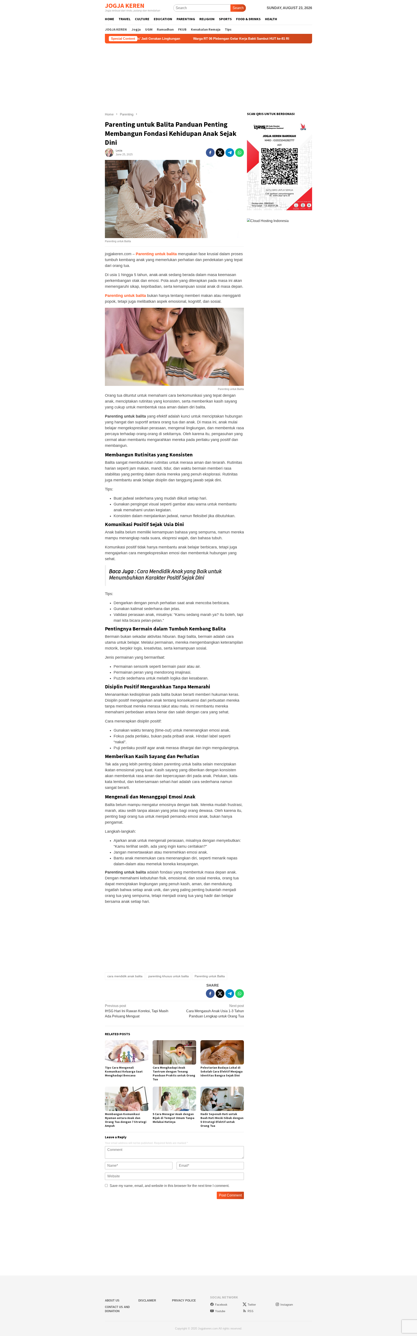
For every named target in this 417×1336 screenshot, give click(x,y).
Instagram (286, 1304)
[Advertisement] (208, 77)
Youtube (220, 1311)
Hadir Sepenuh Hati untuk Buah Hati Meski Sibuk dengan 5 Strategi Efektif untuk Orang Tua (221, 1120)
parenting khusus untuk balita (168, 976)
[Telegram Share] (229, 152)
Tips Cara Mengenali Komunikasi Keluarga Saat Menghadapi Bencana (124, 1071)
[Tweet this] (220, 152)
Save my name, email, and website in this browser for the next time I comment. (169, 1186)
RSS (250, 1311)
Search (238, 8)
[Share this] (210, 152)
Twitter (252, 1304)
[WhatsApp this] (239, 152)
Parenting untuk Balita (210, 976)
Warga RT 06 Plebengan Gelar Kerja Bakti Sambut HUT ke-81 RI (194, 38)
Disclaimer (147, 1300)
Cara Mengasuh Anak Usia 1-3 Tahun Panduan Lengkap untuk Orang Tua (215, 1011)
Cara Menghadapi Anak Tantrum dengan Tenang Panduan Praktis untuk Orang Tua (174, 1073)
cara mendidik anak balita (124, 976)
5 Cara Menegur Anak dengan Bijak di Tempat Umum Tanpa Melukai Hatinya (173, 1118)
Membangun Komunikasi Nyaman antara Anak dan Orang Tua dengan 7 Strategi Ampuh (125, 1120)
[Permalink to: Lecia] (109, 152)
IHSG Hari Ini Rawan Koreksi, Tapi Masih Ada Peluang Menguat (136, 1011)
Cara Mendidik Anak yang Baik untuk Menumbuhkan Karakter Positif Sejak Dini (165, 574)
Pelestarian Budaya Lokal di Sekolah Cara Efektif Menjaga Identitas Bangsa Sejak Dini (221, 1071)
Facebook (221, 1304)
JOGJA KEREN (124, 5)
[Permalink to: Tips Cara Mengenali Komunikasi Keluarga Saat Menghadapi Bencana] (126, 1052)
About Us (112, 1300)
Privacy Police (184, 1300)
